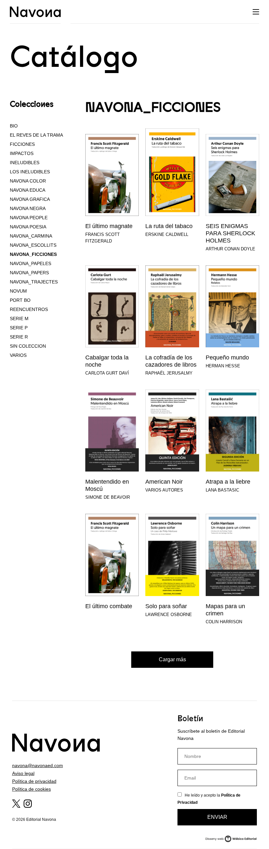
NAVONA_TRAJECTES (34, 281)
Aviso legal (23, 773)
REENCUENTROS (29, 309)
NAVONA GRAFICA (30, 199)
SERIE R (19, 336)
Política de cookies (31, 789)
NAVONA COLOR (28, 180)
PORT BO (20, 300)
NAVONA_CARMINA (31, 236)
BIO (14, 125)
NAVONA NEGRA (28, 208)
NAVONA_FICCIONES (33, 254)
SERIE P (19, 327)
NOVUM (18, 291)
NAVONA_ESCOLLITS (33, 245)
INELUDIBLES (24, 162)
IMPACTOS (21, 153)
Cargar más (172, 659)
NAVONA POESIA (28, 226)
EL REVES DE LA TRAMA (36, 135)
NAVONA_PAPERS (29, 272)
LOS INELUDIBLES (30, 171)
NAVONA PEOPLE (29, 217)
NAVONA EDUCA (27, 190)
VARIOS (18, 355)
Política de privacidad (34, 781)
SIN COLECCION (28, 346)
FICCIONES (22, 144)
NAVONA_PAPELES (30, 263)
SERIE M (19, 318)
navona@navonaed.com (37, 765)
